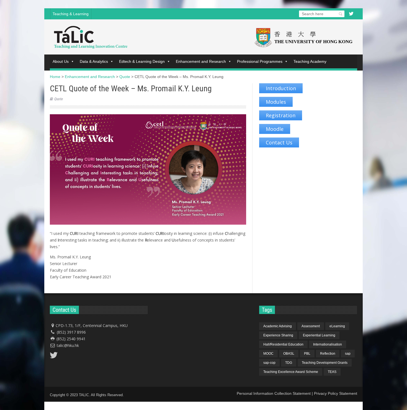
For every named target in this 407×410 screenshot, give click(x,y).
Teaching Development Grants (324, 363)
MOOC (268, 353)
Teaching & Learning (71, 14)
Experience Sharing (278, 335)
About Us (61, 61)
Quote (58, 99)
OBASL (288, 353)
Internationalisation (327, 344)
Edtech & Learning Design (142, 61)
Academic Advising (277, 326)
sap (348, 353)
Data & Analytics (94, 61)
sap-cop (269, 363)
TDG (288, 363)
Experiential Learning (319, 335)
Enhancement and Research (201, 61)
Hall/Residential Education (283, 344)
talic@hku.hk (68, 345)
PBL (307, 353)
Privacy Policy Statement (335, 393)
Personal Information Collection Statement (274, 393)
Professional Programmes (259, 61)
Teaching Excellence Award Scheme (290, 372)
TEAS (332, 372)
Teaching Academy (309, 61)
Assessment (311, 326)
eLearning (337, 326)
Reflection (327, 353)
